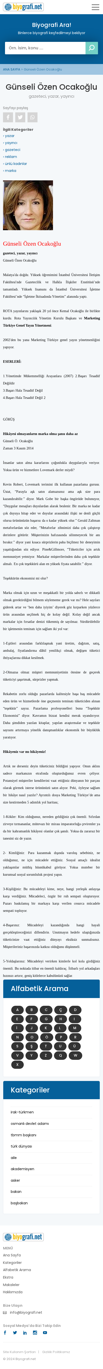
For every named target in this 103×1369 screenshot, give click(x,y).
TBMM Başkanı (23, 1135)
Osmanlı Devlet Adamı (30, 1123)
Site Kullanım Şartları (19, 1352)
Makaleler (11, 1285)
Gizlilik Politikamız (56, 1352)
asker (15, 1180)
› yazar (8, 135)
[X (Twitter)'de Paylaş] (20, 117)
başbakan (19, 1203)
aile (14, 1157)
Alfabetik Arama (17, 1270)
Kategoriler (12, 1262)
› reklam (10, 156)
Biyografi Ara (23, 6)
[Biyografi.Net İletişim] (23, 1236)
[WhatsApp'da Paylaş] (33, 117)
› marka (9, 170)
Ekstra (8, 1277)
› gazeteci (11, 149)
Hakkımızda (12, 1292)
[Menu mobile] (95, 8)
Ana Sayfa (12, 1255)
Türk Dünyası (21, 1146)
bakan (16, 1191)
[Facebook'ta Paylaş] (8, 117)
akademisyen (22, 1168)
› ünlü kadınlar (15, 163)
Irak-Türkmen (22, 1112)
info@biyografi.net (25, 1312)
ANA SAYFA (11, 69)
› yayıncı (10, 142)
